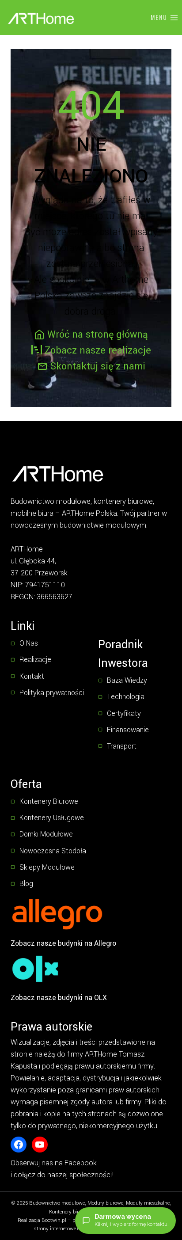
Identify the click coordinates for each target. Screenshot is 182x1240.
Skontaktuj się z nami (97, 366)
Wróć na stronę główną (97, 334)
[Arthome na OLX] (35, 968)
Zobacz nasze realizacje (98, 350)
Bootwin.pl (54, 1220)
